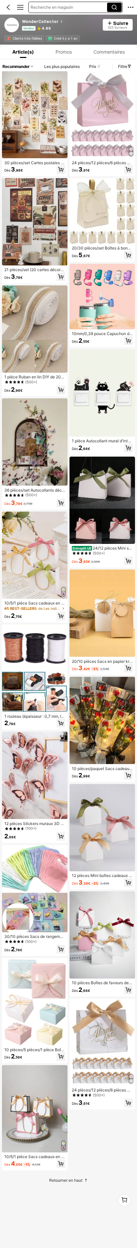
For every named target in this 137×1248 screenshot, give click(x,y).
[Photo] (8, 38)
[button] (8, 7)
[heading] (60, 21)
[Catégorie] (20, 7)
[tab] (22, 52)
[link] (12, 25)
